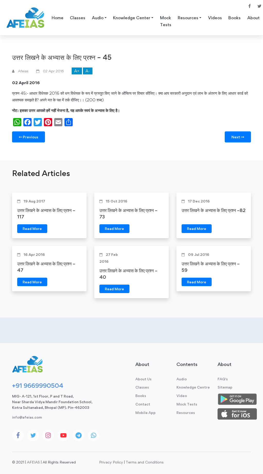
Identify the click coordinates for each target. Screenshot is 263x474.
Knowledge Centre (193, 387)
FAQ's (223, 379)
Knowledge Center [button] (131, 17)
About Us (143, 379)
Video (181, 395)
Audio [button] (98, 17)
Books (234, 17)
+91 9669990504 (37, 385)
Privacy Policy (111, 462)
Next (236, 137)
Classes (77, 17)
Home (57, 17)
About (253, 17)
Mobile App (145, 412)
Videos (215, 17)
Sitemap (225, 387)
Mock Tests (165, 21)
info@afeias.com (27, 417)
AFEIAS (33, 462)
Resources (185, 412)
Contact (142, 404)
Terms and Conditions (145, 462)
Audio (181, 379)
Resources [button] (188, 17)
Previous (30, 137)
